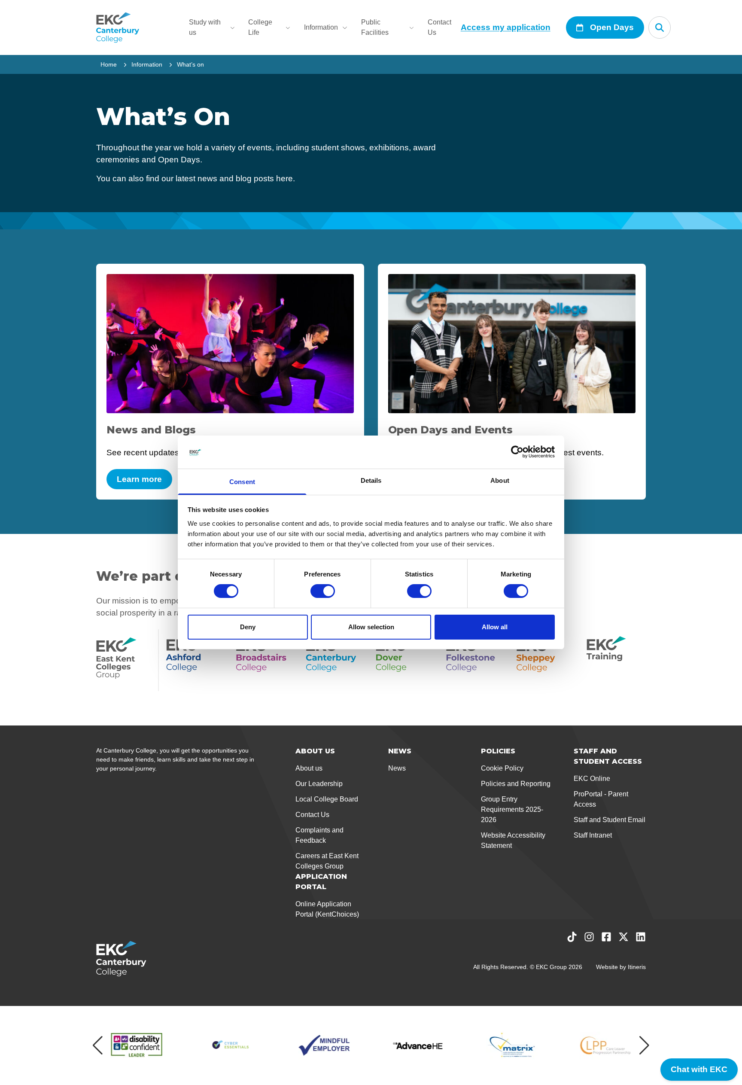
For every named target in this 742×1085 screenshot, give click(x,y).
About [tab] (499, 480)
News (397, 768)
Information (321, 27)
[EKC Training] (616, 660)
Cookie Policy (502, 768)
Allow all (495, 627)
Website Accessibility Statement (513, 840)
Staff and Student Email (609, 819)
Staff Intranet (593, 835)
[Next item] (644, 1045)
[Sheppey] (546, 660)
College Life (260, 27)
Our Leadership (319, 783)
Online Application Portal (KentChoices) (327, 909)
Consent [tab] (242, 481)
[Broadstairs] (265, 660)
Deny (247, 627)
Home (108, 64)
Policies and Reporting (515, 783)
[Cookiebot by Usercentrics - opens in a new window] (517, 451)
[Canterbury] (335, 660)
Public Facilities (375, 27)
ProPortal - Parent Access (601, 799)
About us (308, 768)
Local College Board (326, 799)
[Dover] (405, 660)
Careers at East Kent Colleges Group (327, 861)
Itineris (637, 966)
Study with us (205, 27)
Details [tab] (371, 480)
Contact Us (439, 27)
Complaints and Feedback (319, 835)
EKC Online (592, 778)
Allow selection (371, 627)
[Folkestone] (476, 660)
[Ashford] (195, 660)
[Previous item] (97, 1045)
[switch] (322, 591)
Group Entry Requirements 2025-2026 (512, 809)
